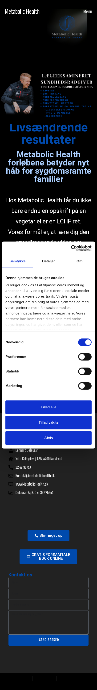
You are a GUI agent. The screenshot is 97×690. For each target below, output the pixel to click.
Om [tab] (79, 261)
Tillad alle (48, 407)
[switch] (85, 356)
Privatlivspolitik (44, 679)
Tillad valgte (48, 422)
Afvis (48, 438)
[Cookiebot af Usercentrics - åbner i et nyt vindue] (71, 248)
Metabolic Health (22, 11)
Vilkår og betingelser (71, 679)
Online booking (21, 679)
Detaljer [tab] (48, 261)
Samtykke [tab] (17, 261)
